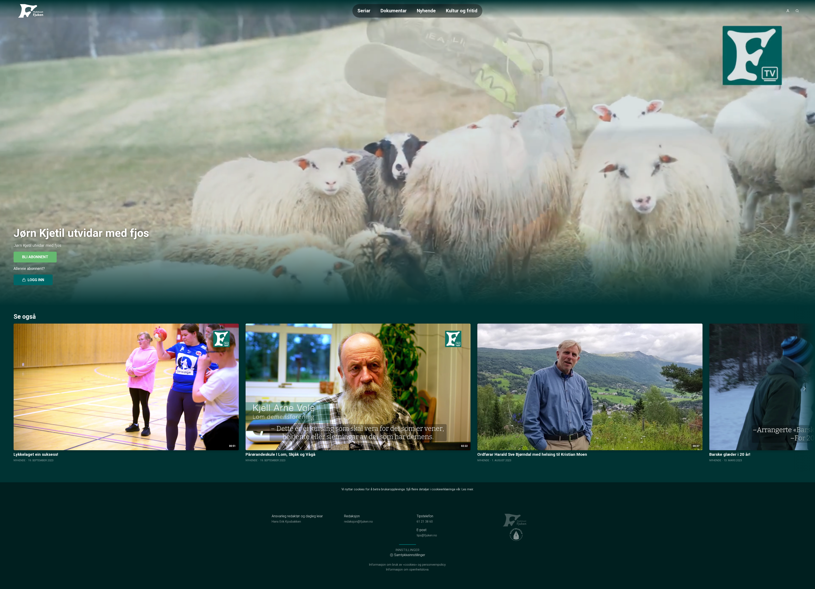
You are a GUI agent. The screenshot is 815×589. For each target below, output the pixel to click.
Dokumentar (394, 10)
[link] (32, 11)
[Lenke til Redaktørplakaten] (516, 534)
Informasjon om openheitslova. (407, 569)
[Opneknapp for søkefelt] (797, 11)
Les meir (467, 489)
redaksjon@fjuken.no (358, 521)
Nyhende (426, 10)
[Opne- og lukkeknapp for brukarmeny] (788, 11)
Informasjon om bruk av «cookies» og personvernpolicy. (407, 565)
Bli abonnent (35, 257)
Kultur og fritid (461, 10)
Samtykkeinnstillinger (409, 555)
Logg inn (36, 280)
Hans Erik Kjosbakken (286, 521)
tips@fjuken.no (427, 535)
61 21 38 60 (425, 521)
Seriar (363, 10)
